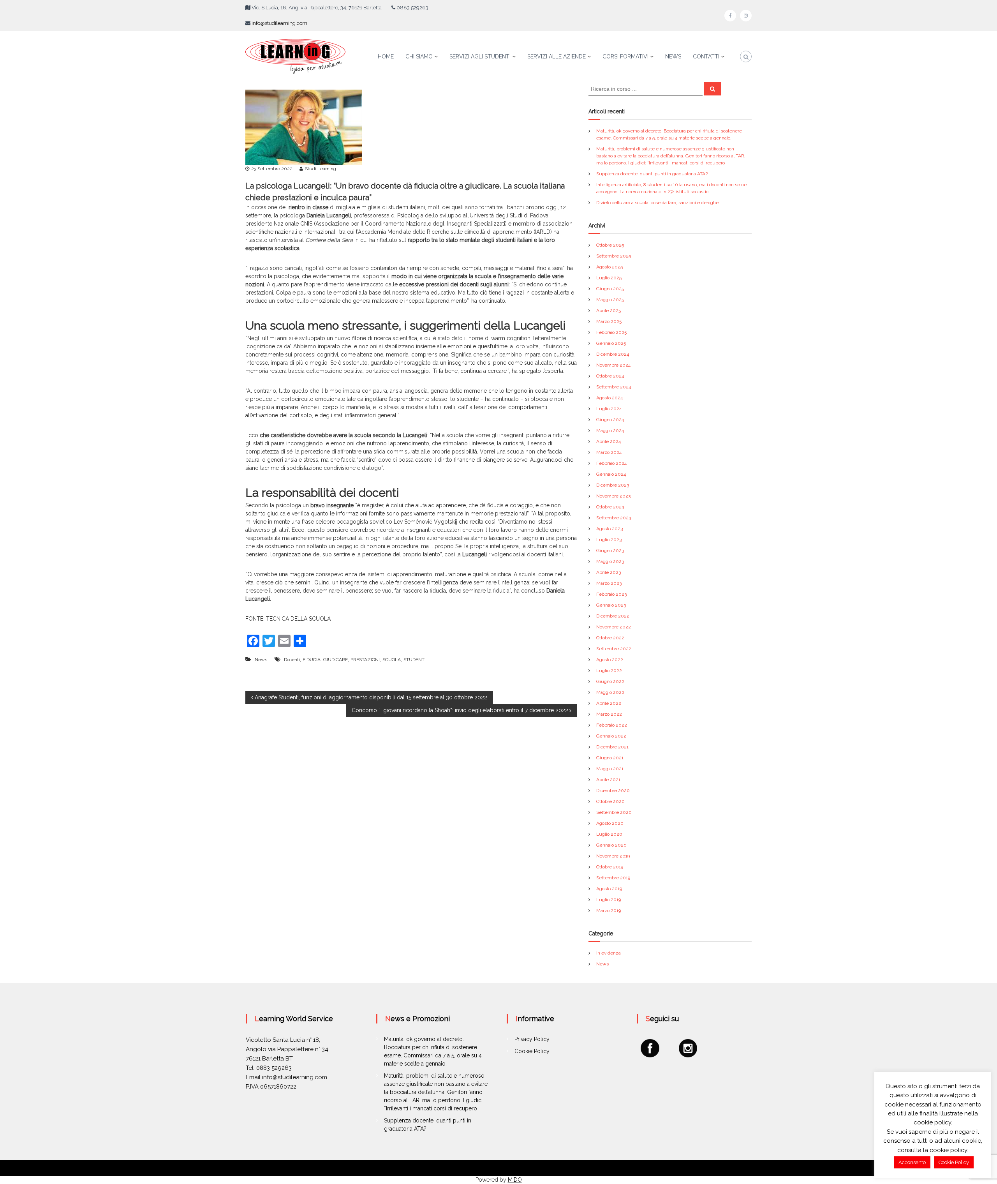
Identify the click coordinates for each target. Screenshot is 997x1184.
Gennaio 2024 (611, 474)
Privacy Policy (532, 1039)
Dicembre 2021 (612, 747)
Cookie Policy (532, 1051)
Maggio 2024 (610, 430)
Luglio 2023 (609, 539)
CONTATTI (706, 56)
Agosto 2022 (609, 659)
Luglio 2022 (609, 670)
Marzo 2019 (608, 910)
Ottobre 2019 (609, 867)
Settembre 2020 (614, 812)
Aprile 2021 (608, 779)
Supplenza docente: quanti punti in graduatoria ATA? (652, 173)
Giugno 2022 (610, 681)
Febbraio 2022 (611, 725)
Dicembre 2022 (612, 616)
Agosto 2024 (609, 398)
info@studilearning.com (279, 23)
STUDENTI (414, 659)
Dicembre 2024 (612, 354)
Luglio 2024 (609, 408)
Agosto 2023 (609, 528)
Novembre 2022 (613, 627)
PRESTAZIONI (365, 659)
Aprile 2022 (608, 703)
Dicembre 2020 (613, 790)
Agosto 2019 (609, 888)
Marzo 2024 (609, 452)
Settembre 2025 (613, 256)
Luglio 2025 (609, 278)
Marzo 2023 (609, 583)
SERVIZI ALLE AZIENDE (556, 56)
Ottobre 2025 (610, 245)
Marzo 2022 (609, 714)
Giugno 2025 (610, 288)
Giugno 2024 (610, 419)
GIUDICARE (335, 659)
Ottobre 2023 (610, 507)
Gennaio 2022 (611, 736)
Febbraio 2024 (611, 463)
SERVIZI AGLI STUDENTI (480, 56)
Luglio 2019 (608, 899)
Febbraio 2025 (611, 332)
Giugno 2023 (610, 550)
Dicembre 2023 (612, 485)
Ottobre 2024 (610, 376)
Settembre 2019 (613, 878)
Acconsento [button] (912, 1162)
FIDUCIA (312, 659)
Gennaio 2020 (611, 845)
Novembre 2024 (613, 365)
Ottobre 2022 (610, 638)
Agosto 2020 (610, 823)
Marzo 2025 (609, 321)
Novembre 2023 (613, 496)
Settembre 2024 (613, 387)
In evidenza (608, 953)
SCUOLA (391, 659)
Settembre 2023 (613, 518)
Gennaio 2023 (611, 605)
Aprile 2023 (608, 572)
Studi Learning (320, 168)
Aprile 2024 (608, 441)
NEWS (673, 56)
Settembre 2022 (613, 648)
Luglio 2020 (609, 834)
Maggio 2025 (610, 299)
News (261, 659)
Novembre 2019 (613, 856)
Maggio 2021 (610, 768)
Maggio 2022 (610, 692)
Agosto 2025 (609, 267)
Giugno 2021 (610, 758)
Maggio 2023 (610, 561)
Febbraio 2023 (611, 594)
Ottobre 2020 (610, 801)
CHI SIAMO (419, 56)
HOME (386, 56)
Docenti (292, 659)
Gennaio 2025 (611, 343)
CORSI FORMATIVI (625, 56)
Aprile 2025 (608, 310)
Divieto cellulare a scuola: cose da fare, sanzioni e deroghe (657, 202)
